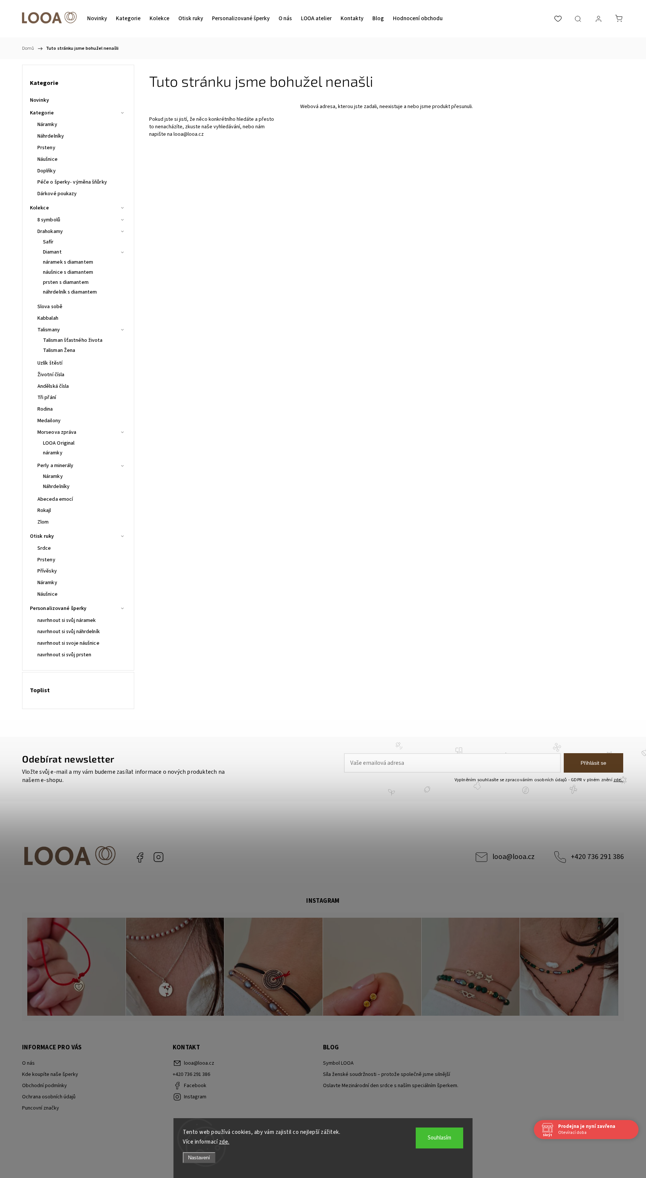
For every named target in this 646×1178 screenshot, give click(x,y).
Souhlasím (439, 1138)
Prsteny (46, 147)
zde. (224, 1142)
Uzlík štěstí (49, 363)
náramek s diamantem (68, 262)
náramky (52, 453)
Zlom (43, 522)
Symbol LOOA (338, 1063)
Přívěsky (47, 571)
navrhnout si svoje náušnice (68, 643)
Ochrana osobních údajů (49, 1097)
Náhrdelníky (50, 136)
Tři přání (46, 397)
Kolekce (39, 208)
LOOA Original (58, 443)
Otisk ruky (42, 536)
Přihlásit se (593, 763)
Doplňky (46, 171)
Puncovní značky (40, 1108)
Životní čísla (50, 374)
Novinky (39, 100)
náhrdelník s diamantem (70, 292)
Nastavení (199, 1157)
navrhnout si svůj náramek (66, 620)
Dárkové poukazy (57, 193)
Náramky (47, 124)
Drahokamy (50, 231)
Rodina (45, 409)
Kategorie (42, 113)
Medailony (49, 420)
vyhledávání (226, 127)
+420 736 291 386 (597, 857)
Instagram (158, 857)
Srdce (44, 548)
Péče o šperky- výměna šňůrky (72, 182)
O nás (28, 1063)
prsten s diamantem (66, 282)
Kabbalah (47, 318)
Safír (48, 242)
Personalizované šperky (58, 608)
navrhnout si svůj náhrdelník (68, 631)
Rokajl (44, 510)
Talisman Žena (59, 350)
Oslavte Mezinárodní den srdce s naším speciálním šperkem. (390, 1085)
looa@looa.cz (188, 134)
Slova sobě (49, 306)
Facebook (139, 857)
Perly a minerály (55, 465)
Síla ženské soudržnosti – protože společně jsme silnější (386, 1074)
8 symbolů (48, 220)
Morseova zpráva (57, 432)
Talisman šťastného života (73, 340)
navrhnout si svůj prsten (64, 655)
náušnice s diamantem (68, 272)
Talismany (48, 330)
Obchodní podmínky (44, 1085)
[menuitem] (97, 18)
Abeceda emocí (55, 499)
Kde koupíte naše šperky (50, 1074)
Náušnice (47, 159)
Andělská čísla (53, 386)
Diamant (52, 252)
